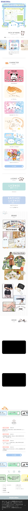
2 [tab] (7, 29)
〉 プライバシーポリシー (19, 488)
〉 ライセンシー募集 (5, 492)
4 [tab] (10, 29)
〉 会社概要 (4, 488)
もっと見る (14, 166)
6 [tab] (13, 29)
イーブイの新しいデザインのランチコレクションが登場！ (14, 53)
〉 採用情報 (4, 490)
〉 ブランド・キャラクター (7, 485)
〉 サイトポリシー (18, 487)
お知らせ (5, 427)
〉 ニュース (4, 487)
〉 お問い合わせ (18, 485)
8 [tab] (16, 29)
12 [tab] (22, 29)
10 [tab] (19, 29)
